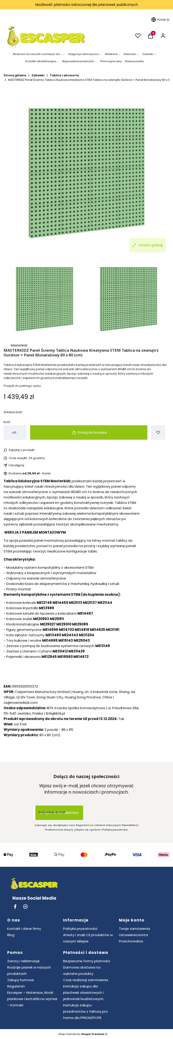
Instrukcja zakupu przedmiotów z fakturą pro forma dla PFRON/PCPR (85, 1011)
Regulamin (16, 986)
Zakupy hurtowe (20, 980)
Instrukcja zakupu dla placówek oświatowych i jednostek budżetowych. (83, 992)
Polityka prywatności (80, 928)
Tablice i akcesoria (64, 75)
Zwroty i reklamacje (23, 961)
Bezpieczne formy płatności (86, 961)
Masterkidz (19, 345)
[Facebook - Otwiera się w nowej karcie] (15, 906)
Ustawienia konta (133, 935)
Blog (10, 935)
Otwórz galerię (151, 245)
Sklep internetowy (81, 1034)
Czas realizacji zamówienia (85, 980)
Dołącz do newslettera (59, 812)
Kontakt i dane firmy (24, 928)
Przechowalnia (131, 941)
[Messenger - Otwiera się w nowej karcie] (25, 906)
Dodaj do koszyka (92, 432)
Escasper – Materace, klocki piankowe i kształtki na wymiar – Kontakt (32, 998)
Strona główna (15, 75)
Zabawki (38, 75)
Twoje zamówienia (134, 928)
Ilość (7, 422)
